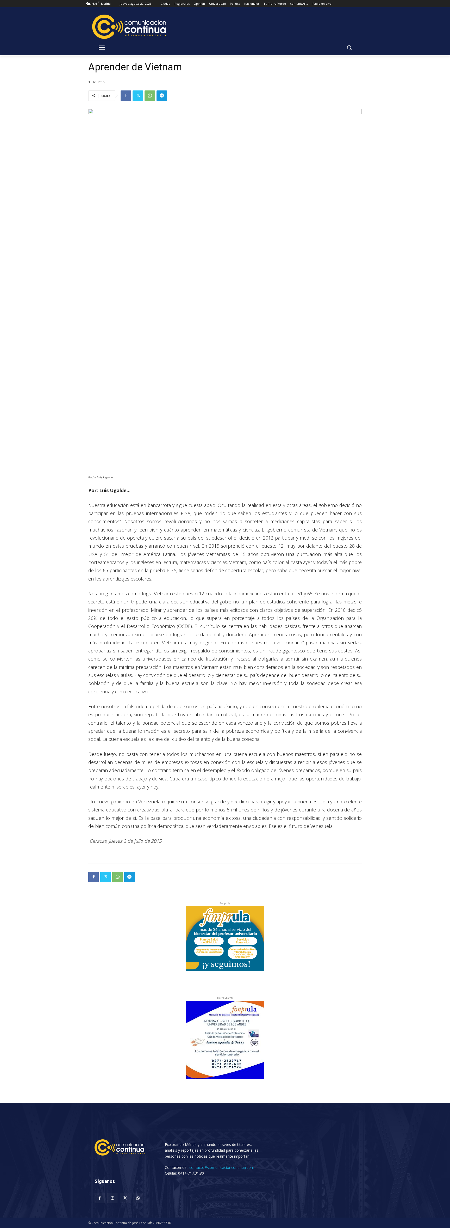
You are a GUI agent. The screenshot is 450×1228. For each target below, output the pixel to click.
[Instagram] (112, 1198)
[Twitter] (138, 95)
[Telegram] (162, 95)
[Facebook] (126, 95)
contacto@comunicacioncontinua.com (221, 1167)
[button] (349, 47)
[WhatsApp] (150, 95)
